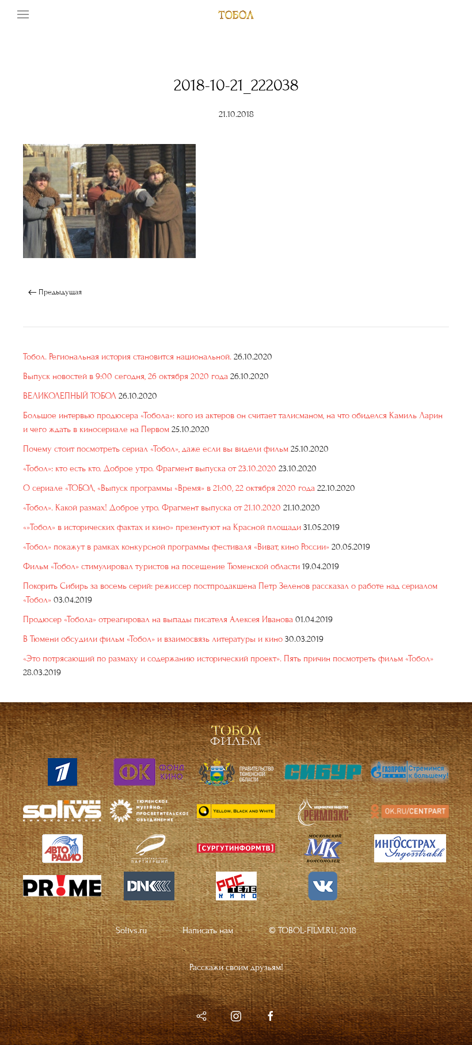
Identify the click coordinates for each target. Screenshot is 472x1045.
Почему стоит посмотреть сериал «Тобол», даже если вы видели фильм (155, 449)
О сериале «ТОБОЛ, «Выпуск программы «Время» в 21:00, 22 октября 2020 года (169, 488)
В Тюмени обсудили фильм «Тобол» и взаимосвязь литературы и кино (153, 639)
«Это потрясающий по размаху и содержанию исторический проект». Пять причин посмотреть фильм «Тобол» (228, 658)
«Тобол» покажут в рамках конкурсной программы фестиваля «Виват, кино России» (176, 547)
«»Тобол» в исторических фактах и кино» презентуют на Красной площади (162, 527)
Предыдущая (59, 292)
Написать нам (207, 930)
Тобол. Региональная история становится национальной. (127, 356)
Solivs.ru (131, 930)
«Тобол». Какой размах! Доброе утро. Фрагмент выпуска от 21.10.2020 (152, 507)
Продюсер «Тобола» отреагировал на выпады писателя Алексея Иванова (158, 619)
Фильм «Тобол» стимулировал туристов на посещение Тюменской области (161, 566)
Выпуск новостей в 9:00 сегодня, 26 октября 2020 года (125, 376)
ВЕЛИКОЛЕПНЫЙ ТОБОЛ (69, 396)
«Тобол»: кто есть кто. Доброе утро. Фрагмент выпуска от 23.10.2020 (149, 468)
